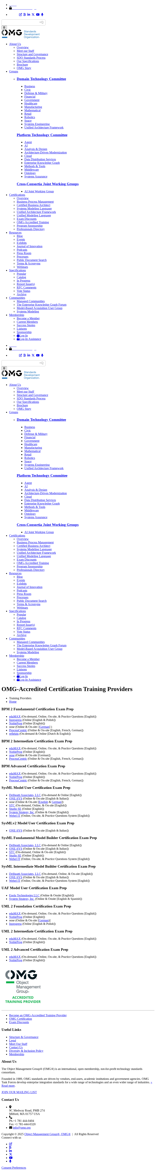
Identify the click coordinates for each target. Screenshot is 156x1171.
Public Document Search (32, 260)
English (43, 802)
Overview (23, 47)
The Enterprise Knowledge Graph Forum (41, 304)
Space (28, 120)
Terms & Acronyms (28, 263)
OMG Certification (20, 1018)
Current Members (27, 321)
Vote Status (23, 291)
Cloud (28, 156)
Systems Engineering (37, 124)
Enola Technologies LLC (24, 895)
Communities (17, 297)
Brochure (22, 64)
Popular (21, 273)
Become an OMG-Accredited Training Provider (38, 1015)
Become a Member (28, 318)
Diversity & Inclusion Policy (26, 1050)
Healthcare (30, 103)
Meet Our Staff (18, 1044)
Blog (20, 236)
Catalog (21, 277)
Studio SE (15, 808)
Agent (28, 142)
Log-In (23, 335)
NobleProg (15, 723)
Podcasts (22, 249)
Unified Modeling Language (34, 215)
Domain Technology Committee (41, 79)
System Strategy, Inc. (21, 812)
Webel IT (14, 815)
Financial (29, 96)
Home (13, 701)
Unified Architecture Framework (44, 127)
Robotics (29, 117)
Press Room (24, 253)
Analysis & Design (35, 149)
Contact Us (16, 1047)
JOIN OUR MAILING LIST (19, 1092)
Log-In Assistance (30, 339)
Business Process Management (35, 201)
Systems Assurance (35, 176)
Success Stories (26, 325)
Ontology (30, 173)
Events (21, 239)
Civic (27, 89)
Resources (15, 232)
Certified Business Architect (33, 205)
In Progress (23, 280)
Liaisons (22, 328)
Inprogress (15, 720)
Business (29, 86)
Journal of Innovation (29, 246)
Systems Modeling (28, 311)
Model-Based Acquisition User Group (39, 308)
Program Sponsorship (30, 225)
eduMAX (15, 716)
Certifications (17, 194)
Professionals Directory (31, 229)
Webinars (22, 266)
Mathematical (32, 110)
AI (26, 145)
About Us (15, 44)
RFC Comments (26, 287)
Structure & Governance (23, 1037)
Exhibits (22, 242)
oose (12, 755)
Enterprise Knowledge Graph (42, 162)
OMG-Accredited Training (33, 222)
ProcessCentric (18, 730)
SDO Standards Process (31, 57)
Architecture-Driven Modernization (45, 152)
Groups (13, 71)
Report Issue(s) (26, 284)
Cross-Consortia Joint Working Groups (48, 184)
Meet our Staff (25, 50)
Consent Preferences (14, 1167)
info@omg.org (22, 1127)
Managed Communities (31, 301)
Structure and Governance (32, 54)
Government (31, 100)
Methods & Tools (34, 166)
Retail (27, 113)
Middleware (31, 169)
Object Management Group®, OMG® (47, 1134)
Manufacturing (33, 107)
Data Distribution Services (40, 159)
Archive (21, 294)
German (44, 726)
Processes (22, 256)
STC (12, 805)
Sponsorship (24, 332)
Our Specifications (28, 61)
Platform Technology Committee (42, 135)
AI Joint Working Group (39, 191)
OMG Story (24, 68)
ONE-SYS (15, 798)
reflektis (14, 733)
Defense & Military (36, 93)
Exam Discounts (27, 218)
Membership (16, 315)
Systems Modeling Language (34, 208)
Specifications (17, 270)
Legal (12, 1040)
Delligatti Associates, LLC (25, 795)
